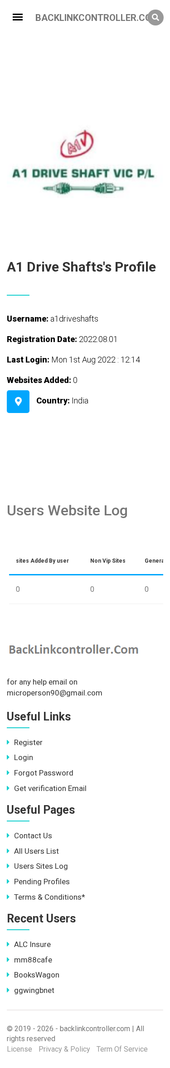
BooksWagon (36, 974)
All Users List (36, 851)
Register (28, 742)
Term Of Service (122, 1049)
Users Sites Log (41, 866)
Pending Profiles (42, 881)
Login (23, 757)
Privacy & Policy (64, 1049)
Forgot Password (43, 772)
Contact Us (33, 835)
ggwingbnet (34, 990)
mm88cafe (33, 959)
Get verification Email (50, 788)
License (19, 1049)
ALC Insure (32, 944)
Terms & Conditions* (49, 897)
